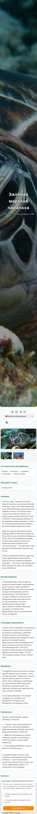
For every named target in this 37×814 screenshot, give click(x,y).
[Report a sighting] (24, 412)
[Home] (12, 412)
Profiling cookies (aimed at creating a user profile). (19, 795)
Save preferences (18, 808)
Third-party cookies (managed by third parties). (17, 801)
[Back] (16, 412)
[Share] (20, 412)
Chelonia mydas (8, 501)
